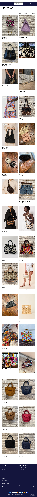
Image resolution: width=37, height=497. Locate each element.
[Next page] (22, 461)
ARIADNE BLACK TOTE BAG (6, 64)
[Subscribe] (19, 486)
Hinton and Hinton (12, 494)
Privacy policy (28, 494)
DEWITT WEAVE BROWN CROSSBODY (8, 194)
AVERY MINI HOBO (5, 85)
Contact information (32, 495)
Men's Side (4, 469)
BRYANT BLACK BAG (5, 147)
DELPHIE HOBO (4, 174)
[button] (2, 4)
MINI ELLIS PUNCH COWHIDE (23, 428)
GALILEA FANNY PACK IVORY (23, 289)
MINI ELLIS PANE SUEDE (6, 428)
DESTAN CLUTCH (21, 174)
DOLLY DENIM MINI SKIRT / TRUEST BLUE (25, 201)
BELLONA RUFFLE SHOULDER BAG (7, 118)
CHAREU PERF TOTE (22, 145)
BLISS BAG (20, 118)
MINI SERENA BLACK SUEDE (6, 455)
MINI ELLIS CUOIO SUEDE (6, 401)
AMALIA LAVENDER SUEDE (23, 37)
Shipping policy (33, 494)
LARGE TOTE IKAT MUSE (22, 374)
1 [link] (14, 460)
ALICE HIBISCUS (4, 37)
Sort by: (20, 13)
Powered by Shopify (17, 494)
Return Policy (4, 476)
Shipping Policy (4, 478)
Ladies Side (4, 471)
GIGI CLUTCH (4, 316)
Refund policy (23, 494)
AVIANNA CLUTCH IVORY (22, 91)
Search (3, 467)
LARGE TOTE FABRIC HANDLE (6, 368)
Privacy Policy (4, 480)
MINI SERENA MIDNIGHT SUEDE (23, 455)
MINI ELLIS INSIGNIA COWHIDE (23, 401)
